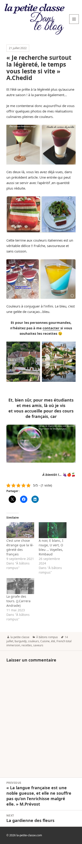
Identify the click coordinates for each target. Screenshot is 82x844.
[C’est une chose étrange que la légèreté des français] (20, 530)
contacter (51, 328)
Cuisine (45, 641)
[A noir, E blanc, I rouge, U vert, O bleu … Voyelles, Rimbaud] (53, 530)
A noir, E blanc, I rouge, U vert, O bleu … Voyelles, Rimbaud (51, 547)
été (53, 641)
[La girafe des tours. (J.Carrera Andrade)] (20, 586)
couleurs (33, 641)
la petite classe (19, 637)
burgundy (21, 641)
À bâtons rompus (47, 637)
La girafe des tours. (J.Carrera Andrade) (18, 601)
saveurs (38, 645)
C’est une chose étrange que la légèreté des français (20, 547)
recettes (26, 645)
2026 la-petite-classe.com (25, 835)
